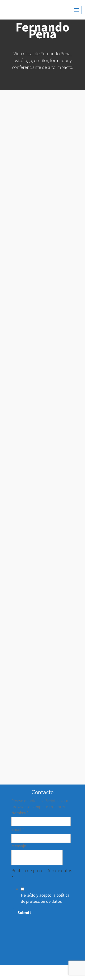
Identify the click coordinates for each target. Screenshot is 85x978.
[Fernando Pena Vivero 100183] (23, 140)
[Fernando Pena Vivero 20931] (62, 110)
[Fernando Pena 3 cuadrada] (62, 674)
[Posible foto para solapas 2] (62, 259)
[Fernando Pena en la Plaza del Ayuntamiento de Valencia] (62, 734)
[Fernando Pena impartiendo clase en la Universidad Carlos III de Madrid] (62, 407)
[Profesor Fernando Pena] (62, 318)
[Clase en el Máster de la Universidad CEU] (23, 615)
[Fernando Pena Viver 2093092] (62, 140)
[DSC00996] (62, 170)
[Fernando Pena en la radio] (23, 645)
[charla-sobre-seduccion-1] (23, 585)
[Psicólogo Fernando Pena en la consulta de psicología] (62, 526)
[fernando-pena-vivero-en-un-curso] (62, 437)
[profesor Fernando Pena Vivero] (23, 289)
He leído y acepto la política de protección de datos (45, 898)
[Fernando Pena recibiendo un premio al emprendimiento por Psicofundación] (62, 496)
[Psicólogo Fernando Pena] (62, 645)
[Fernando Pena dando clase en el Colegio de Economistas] (23, 348)
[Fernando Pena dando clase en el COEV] (23, 467)
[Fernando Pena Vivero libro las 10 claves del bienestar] (23, 110)
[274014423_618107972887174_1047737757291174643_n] (23, 259)
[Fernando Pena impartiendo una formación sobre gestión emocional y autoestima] (62, 556)
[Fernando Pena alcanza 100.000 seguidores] (62, 229)
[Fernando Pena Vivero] (23, 199)
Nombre (20, 813)
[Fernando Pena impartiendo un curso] (23, 526)
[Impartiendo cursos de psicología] (62, 377)
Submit (24, 912)
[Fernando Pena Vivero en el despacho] (62, 615)
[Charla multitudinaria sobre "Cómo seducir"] (23, 377)
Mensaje (18, 845)
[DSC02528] (62, 763)
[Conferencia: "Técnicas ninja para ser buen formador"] (62, 467)
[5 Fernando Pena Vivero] (23, 318)
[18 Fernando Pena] (62, 289)
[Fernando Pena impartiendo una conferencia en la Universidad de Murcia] (23, 407)
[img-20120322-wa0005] (23, 496)
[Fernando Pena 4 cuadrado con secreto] (23, 674)
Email (17, 829)
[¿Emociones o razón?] (23, 763)
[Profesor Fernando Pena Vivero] (62, 704)
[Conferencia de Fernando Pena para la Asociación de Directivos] (62, 348)
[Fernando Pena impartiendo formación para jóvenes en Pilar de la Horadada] (62, 585)
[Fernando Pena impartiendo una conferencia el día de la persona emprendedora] (23, 556)
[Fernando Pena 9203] (23, 734)
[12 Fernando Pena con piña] (23, 704)
